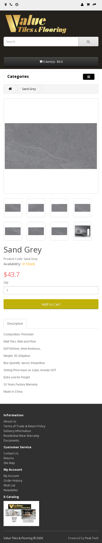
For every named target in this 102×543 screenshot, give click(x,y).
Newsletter (11, 490)
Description (15, 324)
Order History (13, 481)
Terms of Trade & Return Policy (24, 426)
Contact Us (11, 453)
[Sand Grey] (51, 146)
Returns (9, 458)
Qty (6, 282)
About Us (10, 421)
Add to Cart (51, 304)
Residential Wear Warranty (21, 436)
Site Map (9, 463)
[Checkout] (94, 5)
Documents (11, 440)
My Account (11, 476)
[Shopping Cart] (88, 5)
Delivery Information (17, 431)
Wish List (9, 485)
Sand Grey (29, 89)
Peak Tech (91, 538)
